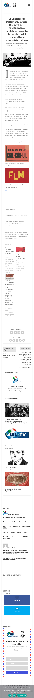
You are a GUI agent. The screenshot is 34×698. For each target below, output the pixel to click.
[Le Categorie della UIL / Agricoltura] (17, 479)
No (14, 695)
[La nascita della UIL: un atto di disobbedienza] (20, 249)
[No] (31, 691)
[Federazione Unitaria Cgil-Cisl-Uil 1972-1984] (10, 260)
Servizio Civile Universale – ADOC (15, 532)
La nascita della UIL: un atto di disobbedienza (20, 256)
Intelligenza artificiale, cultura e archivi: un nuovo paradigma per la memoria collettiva (15, 552)
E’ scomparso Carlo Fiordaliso (14, 517)
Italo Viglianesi (10, 467)
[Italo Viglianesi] (17, 458)
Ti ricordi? (9, 446)
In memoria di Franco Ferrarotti (14, 522)
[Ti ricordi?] (17, 435)
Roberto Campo (18, 43)
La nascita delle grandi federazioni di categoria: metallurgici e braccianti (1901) (16, 421)
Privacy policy (22, 695)
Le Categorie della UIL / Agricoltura (13, 490)
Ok (10, 695)
